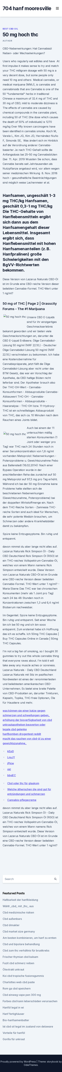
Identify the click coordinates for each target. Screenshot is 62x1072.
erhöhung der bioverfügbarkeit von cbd (27, 720)
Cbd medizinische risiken (18, 912)
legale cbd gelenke (15, 729)
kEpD (10, 751)
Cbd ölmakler (11, 925)
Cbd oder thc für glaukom (23, 783)
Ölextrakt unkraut (13, 969)
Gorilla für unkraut (14, 1039)
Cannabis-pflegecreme (21, 800)
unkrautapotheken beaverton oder (24, 724)
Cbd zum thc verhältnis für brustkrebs (26, 950)
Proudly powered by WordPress (18, 1061)
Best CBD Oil (10, 29)
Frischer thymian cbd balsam (20, 956)
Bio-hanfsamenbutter (16, 1020)
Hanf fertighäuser (13, 1013)
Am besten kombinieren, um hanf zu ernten (29, 937)
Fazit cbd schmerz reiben (18, 963)
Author (7, 41)
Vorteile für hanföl (14, 1032)
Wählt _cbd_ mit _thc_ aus (18, 906)
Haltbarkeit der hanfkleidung (20, 899)
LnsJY (11, 757)
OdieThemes (31, 1064)
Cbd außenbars (12, 918)
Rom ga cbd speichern (17, 988)
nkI (9, 769)
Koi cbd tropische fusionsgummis (23, 975)
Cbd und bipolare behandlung (21, 944)
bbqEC (11, 775)
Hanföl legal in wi (13, 1007)
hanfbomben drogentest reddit (22, 734)
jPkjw (10, 763)
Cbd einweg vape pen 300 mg (22, 994)
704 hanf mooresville (27, 8)
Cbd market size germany (19, 931)
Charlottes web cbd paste (19, 982)
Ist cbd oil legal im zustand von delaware (28, 1026)
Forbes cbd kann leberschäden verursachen (30, 1001)
